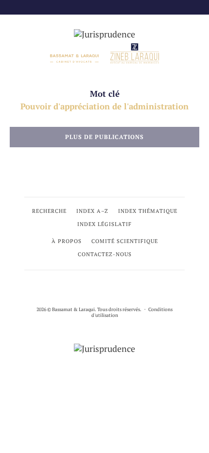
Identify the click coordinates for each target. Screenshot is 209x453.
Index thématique (147, 211)
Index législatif (104, 224)
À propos (67, 241)
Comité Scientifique (124, 241)
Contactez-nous (105, 254)
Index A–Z (92, 211)
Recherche (49, 211)
